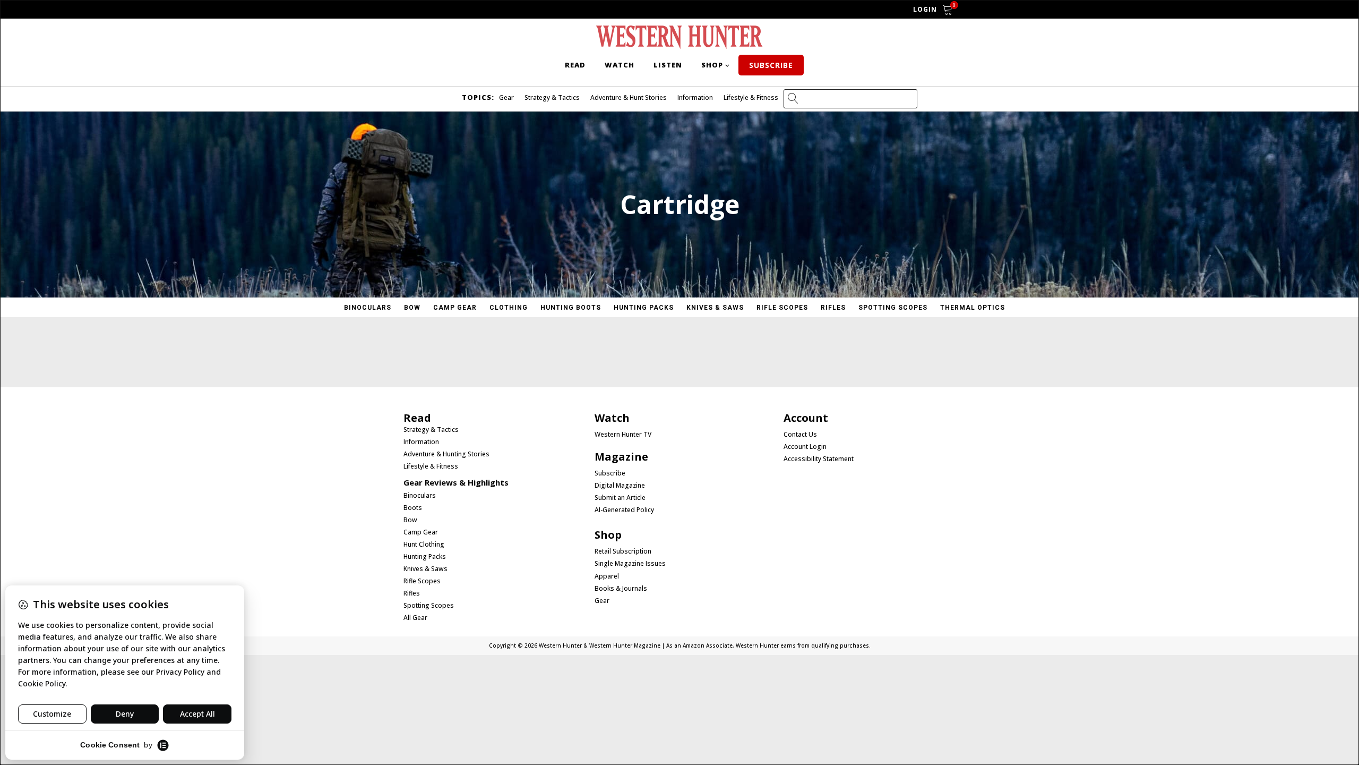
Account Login (805, 446)
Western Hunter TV (623, 434)
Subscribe (771, 65)
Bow (412, 307)
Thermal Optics (972, 307)
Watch (619, 65)
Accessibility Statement (819, 459)
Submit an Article (620, 498)
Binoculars (367, 307)
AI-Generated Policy (624, 510)
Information (695, 97)
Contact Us (800, 434)
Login (925, 9)
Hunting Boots (570, 307)
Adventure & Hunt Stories (628, 97)
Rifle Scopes (782, 307)
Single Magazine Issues (630, 563)
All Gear (415, 618)
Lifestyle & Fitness (751, 97)
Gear (506, 97)
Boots (412, 508)
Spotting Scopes (892, 307)
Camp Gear (455, 307)
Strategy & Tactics (552, 97)
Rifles (833, 307)
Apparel (607, 576)
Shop (712, 65)
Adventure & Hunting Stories (446, 454)
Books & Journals (621, 588)
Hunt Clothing (423, 544)
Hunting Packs (644, 307)
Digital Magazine (620, 485)
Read (575, 65)
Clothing (508, 307)
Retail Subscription (624, 551)
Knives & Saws (715, 307)
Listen (667, 65)
